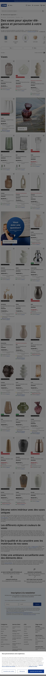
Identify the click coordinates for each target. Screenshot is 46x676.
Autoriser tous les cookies (36, 671)
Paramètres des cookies (8, 671)
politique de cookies (33, 666)
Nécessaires (22, 671)
